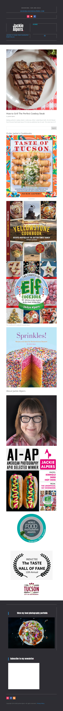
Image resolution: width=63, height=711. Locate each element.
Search (54, 128)
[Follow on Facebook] (34, 16)
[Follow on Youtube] (31, 16)
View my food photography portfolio (32, 613)
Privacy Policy (40, 703)
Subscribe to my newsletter (22, 658)
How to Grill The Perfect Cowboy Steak (25, 113)
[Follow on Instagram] (28, 16)
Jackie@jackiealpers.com (32, 11)
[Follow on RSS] (14, 698)
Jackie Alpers (11, 116)
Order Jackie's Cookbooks (19, 133)
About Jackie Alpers (15, 390)
